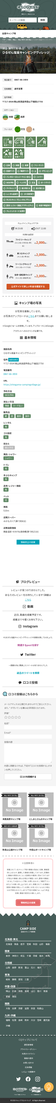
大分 (33, 1020)
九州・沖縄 (10, 1015)
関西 (7, 1003)
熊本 (27, 1020)
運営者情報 (28, 1044)
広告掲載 (28, 1067)
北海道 (9, 944)
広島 (14, 991)
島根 (27, 991)
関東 (7, 951)
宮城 (29, 944)
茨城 (35, 955)
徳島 (45, 991)
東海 (7, 974)
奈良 (33, 1008)
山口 (33, 991)
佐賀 (14, 1020)
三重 (27, 979)
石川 (33, 967)
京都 (20, 1008)
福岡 (8, 1020)
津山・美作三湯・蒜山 (24, 39)
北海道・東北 (11, 939)
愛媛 (8, 996)
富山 (27, 967)
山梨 (8, 967)
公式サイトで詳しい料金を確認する (28, 286)
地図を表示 (13, 359)
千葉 (29, 955)
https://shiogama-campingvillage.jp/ (22, 384)
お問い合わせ (28, 1062)
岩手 (22, 944)
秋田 (35, 944)
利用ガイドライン (28, 1053)
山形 (41, 944)
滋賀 (27, 1008)
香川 (39, 991)
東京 (8, 955)
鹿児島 (46, 1020)
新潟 (20, 967)
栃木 (41, 955)
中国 (9, 39)
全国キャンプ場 (9, 33)
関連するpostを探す (28, 645)
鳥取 (20, 991)
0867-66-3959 (10, 373)
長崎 (20, 1020)
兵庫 (14, 1008)
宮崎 (39, 1020)
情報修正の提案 (28, 542)
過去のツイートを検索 (28, 673)
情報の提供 (28, 1058)
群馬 (48, 955)
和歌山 (40, 1008)
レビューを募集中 (28, 1071)
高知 (14, 996)
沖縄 (8, 1025)
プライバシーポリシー (28, 1049)
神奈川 (15, 955)
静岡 (14, 979)
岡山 (14, 39)
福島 (48, 944)
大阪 (8, 1008)
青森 (16, 944)
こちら (31, 316)
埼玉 (22, 955)
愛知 (20, 979)
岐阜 (8, 979)
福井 (39, 967)
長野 (14, 967)
